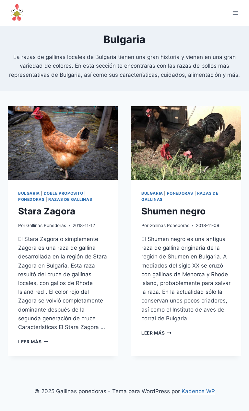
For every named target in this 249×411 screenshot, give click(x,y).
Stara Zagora (46, 211)
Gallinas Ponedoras (46, 225)
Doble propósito (63, 193)
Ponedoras (31, 199)
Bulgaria (29, 193)
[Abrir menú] (235, 13)
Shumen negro (173, 211)
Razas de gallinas (70, 199)
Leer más (33, 341)
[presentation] (63, 143)
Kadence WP (198, 391)
